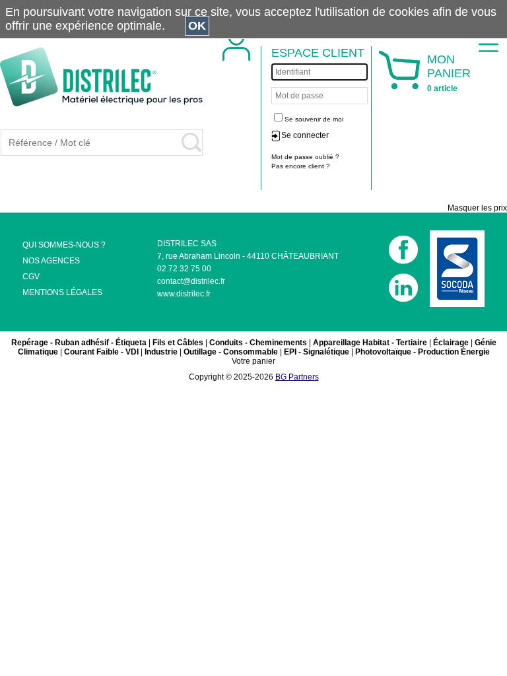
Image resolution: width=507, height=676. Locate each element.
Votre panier (253, 361)
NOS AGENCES (51, 260)
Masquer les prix (477, 208)
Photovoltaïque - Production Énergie (422, 351)
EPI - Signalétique (316, 351)
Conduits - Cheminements (258, 342)
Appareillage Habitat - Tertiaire (370, 342)
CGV (31, 276)
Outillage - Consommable (231, 351)
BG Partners (297, 377)
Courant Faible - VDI (101, 351)
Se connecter (305, 135)
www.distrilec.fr (184, 293)
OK (197, 25)
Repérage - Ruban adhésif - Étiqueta (79, 342)
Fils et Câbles (177, 342)
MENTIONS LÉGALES (62, 292)
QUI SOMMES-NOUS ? (64, 245)
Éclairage (451, 342)
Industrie (161, 351)
